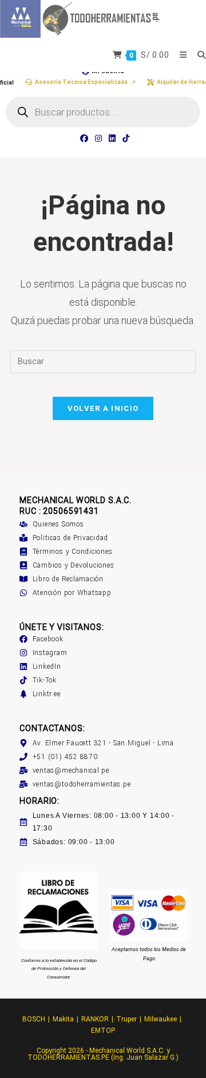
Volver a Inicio (103, 408)
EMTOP (103, 1031)
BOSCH (33, 1019)
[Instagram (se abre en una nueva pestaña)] (98, 138)
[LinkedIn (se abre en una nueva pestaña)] (112, 138)
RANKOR (95, 1019)
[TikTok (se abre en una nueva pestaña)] (124, 138)
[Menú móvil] (180, 54)
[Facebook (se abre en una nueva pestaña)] (84, 138)
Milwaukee (160, 1019)
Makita (63, 1019)
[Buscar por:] (197, 54)
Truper (126, 1019)
